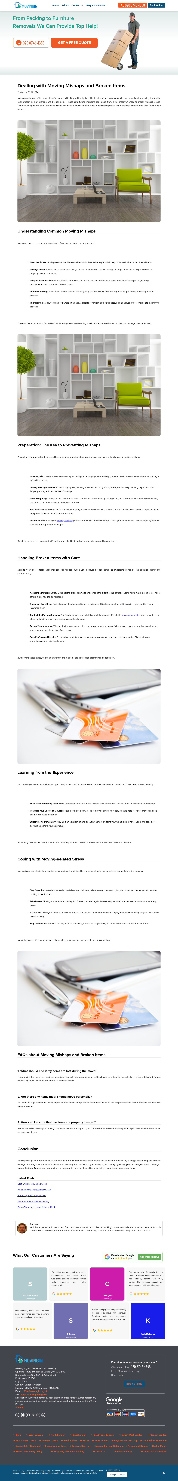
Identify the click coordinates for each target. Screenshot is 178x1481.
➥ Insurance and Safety (55, 1446)
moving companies (131, 615)
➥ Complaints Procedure (153, 1440)
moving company (65, 520)
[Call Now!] (141, 1367)
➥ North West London (24, 1440)
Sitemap (19, 1407)
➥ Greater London (48, 1440)
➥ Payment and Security (124, 1440)
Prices (65, 5)
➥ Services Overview (80, 1446)
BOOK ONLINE (134, 1384)
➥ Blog (17, 1435)
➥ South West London (130, 1435)
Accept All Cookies (117, 1475)
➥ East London (78, 1435)
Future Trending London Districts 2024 (36, 1207)
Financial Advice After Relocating (33, 1201)
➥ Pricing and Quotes (136, 1446)
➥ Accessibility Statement (27, 1446)
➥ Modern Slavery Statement (108, 1446)
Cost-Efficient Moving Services (32, 1184)
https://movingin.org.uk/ (34, 1394)
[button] (16, 1300)
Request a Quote (95, 5)
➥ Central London (157, 1435)
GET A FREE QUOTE (74, 42)
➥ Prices (84, 1440)
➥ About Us (99, 1451)
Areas (55, 5)
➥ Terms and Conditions (154, 1451)
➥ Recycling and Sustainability (67, 1451)
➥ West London (34, 1435)
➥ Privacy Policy (123, 1451)
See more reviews (149, 1256)
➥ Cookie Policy (158, 1446)
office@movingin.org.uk (35, 1391)
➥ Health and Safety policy (27, 1451)
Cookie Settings (114, 1470)
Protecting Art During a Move (31, 1195)
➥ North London (56, 1435)
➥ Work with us (100, 1440)
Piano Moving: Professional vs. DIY (34, 1189)
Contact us (78, 5)
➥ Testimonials (69, 1440)
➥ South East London (102, 1435)
